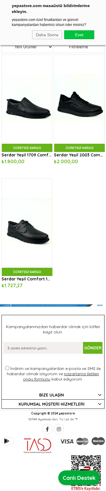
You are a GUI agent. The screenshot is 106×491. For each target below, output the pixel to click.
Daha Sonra (47, 34)
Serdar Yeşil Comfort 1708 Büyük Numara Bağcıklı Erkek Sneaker (26, 279)
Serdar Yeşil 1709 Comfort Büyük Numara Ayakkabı (26, 155)
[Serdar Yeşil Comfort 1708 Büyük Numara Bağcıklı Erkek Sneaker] (27, 223)
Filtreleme (78, 46)
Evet (79, 34)
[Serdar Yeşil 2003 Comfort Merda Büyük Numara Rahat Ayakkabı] (79, 99)
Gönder (93, 348)
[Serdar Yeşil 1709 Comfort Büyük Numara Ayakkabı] (27, 99)
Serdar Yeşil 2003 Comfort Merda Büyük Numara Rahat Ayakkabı (79, 155)
